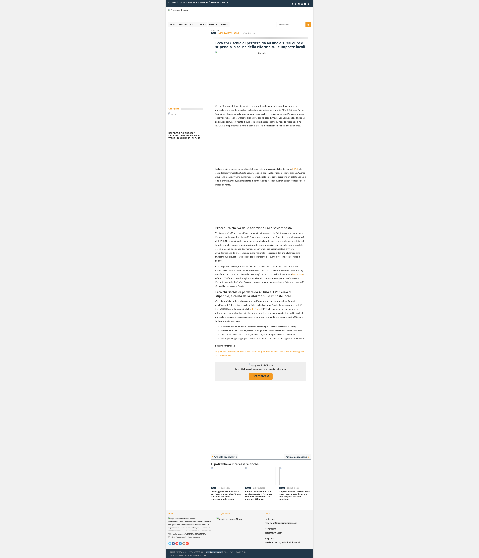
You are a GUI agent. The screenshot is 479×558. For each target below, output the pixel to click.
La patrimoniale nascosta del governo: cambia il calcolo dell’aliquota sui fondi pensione (294, 495)
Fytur (204, 555)
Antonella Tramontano (229, 33)
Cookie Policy (241, 552)
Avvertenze (192, 2)
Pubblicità (204, 2)
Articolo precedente (225, 456)
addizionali (255, 309)
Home (213, 30)
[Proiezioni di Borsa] (178, 9)
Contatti (182, 2)
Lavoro (202, 24)
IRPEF (295, 169)
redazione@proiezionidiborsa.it (281, 523)
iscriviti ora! (261, 376)
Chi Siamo (172, 2)
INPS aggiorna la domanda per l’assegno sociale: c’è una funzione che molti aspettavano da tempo (226, 495)
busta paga (297, 274)
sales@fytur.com (273, 532)
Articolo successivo (296, 456)
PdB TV (225, 2)
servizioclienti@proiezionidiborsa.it (283, 542)
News (172, 24)
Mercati (183, 24)
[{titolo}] (292, 4)
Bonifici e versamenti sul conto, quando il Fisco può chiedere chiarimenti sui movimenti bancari (259, 495)
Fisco (192, 24)
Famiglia (213, 24)
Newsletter (215, 2)
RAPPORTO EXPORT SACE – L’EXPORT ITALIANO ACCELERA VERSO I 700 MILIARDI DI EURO (184, 136)
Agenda (224, 24)
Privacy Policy (229, 552)
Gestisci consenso (213, 552)
